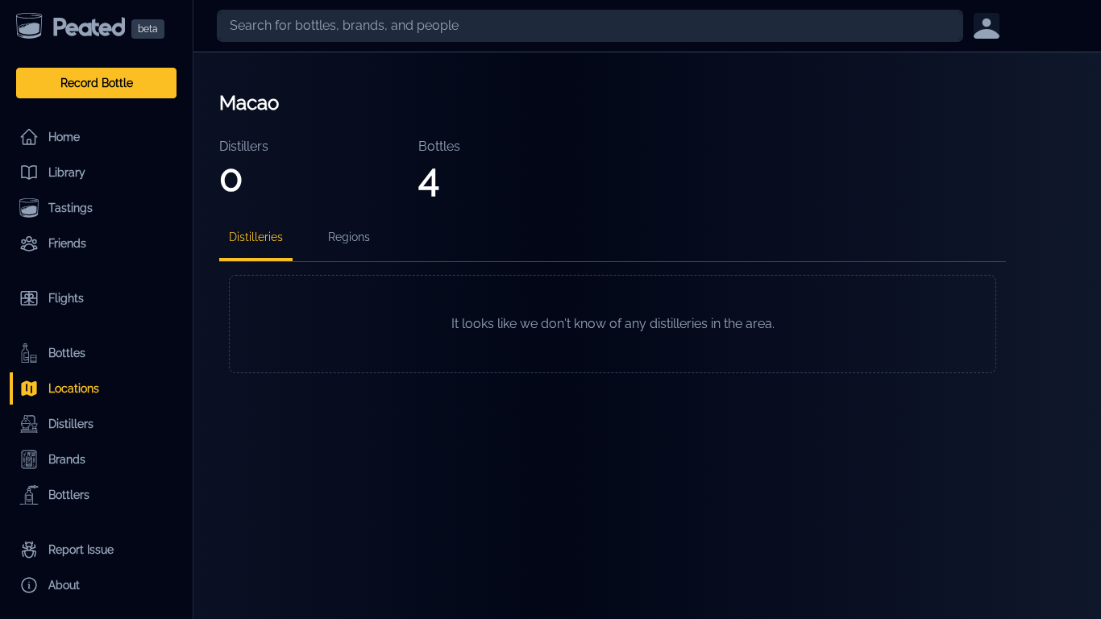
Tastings (70, 207)
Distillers (70, 424)
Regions (349, 237)
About (64, 585)
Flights (66, 298)
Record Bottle (96, 83)
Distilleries (256, 237)
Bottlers (68, 494)
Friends (67, 243)
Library (66, 172)
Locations (73, 388)
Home (64, 137)
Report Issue (81, 549)
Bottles (66, 353)
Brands (66, 459)
